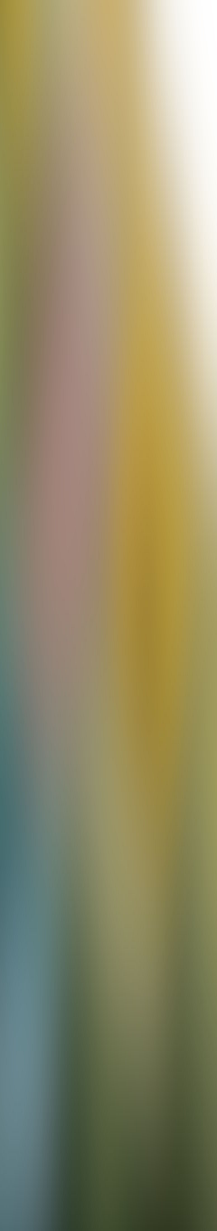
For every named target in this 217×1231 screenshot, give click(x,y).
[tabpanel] (108, 977)
